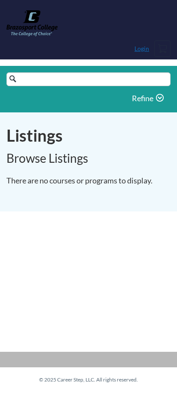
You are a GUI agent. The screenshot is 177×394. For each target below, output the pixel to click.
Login (141, 48)
